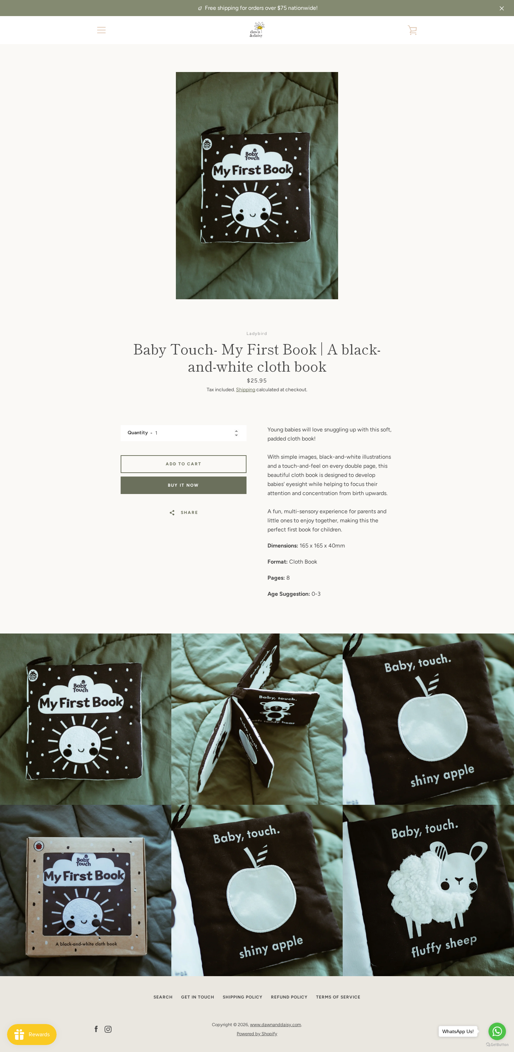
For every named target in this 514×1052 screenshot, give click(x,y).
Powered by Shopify (257, 1033)
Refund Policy (289, 997)
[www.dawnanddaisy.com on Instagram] (108, 1028)
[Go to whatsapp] (497, 1031)
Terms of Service (338, 997)
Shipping (245, 390)
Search (163, 997)
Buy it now (183, 485)
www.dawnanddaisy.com (275, 1024)
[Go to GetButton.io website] (497, 1045)
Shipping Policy (243, 997)
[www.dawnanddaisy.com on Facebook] (96, 1028)
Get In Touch (197, 997)
